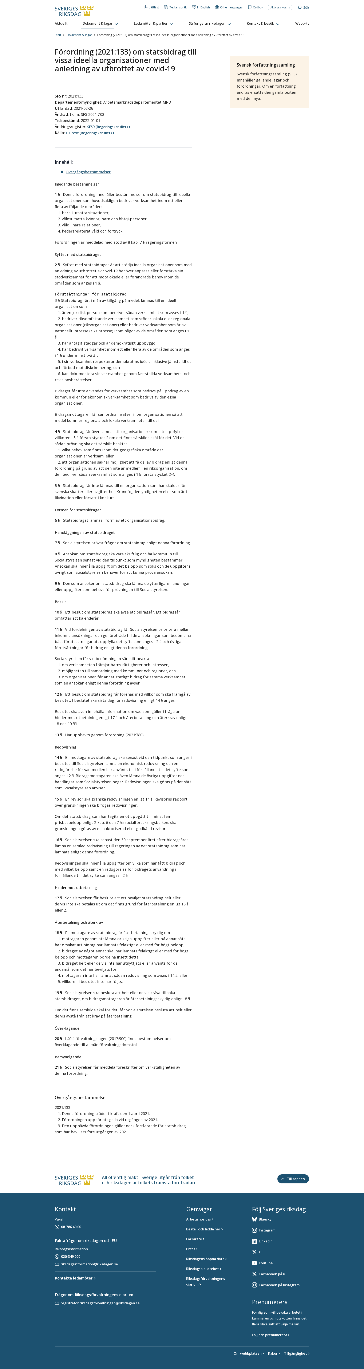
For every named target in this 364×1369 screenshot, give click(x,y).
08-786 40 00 (71, 1227)
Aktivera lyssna (280, 7)
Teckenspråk (178, 7)
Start (58, 35)
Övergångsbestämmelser (88, 171)
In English (203, 7)
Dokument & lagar (79, 35)
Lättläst (154, 7)
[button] (100, 24)
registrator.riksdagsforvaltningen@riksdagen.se (100, 1303)
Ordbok (258, 7)
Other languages (231, 7)
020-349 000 (70, 1256)
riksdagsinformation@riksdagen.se (89, 1264)
